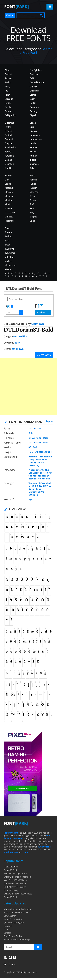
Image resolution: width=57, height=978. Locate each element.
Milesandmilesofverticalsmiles (17, 909)
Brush (8, 107)
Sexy (32, 212)
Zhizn (6, 929)
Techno (8, 236)
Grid (32, 126)
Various (8, 261)
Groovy (33, 130)
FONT (16, 6)
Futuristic (9, 155)
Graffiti (8, 167)
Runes (33, 183)
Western (9, 269)
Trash (7, 244)
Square (8, 232)
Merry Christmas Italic (14, 919)
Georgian (9, 163)
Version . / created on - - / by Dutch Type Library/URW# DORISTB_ (40, 461)
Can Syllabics (36, 70)
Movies (8, 200)
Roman (33, 179)
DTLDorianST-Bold (38, 437)
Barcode (9, 98)
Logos (8, 183)
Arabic (8, 82)
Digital (33, 115)
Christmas (34, 90)
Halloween (35, 135)
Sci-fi (32, 204)
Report (49, 421)
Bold (30, 433)
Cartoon (34, 74)
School (33, 200)
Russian (33, 187)
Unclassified (20, 336)
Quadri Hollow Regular (14, 922)
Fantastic (9, 139)
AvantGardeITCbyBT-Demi (15, 880)
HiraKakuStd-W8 (11, 866)
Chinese (33, 86)
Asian (7, 94)
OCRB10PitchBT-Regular (15, 887)
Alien (7, 70)
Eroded (8, 130)
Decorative (35, 107)
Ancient (8, 74)
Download (44, 354)
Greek (33, 122)
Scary (32, 196)
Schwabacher (10, 915)
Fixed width (10, 147)
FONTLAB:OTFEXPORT (40, 451)
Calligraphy (10, 115)
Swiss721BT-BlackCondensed (17, 876)
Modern (9, 196)
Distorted (9, 122)
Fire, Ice (8, 143)
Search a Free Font (36, 50)
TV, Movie (9, 248)
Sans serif (34, 191)
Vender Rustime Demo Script (17, 939)
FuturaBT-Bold (10, 870)
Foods (8, 151)
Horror (33, 151)
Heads (33, 143)
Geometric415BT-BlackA (15, 883)
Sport (7, 228)
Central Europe (37, 82)
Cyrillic (33, 102)
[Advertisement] (28, 386)
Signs (32, 220)
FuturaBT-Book (10, 897)
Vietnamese (10, 265)
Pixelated (9, 220)
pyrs (30, 499)
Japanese (34, 163)
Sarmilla (7, 932)
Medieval (9, 187)
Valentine (9, 256)
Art (6, 90)
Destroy (33, 111)
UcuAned (8, 926)
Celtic (32, 78)
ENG (8, 15)
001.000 (32, 447)
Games (8, 159)
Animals (8, 78)
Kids (32, 167)
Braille (8, 102)
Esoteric (9, 135)
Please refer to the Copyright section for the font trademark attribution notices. (40, 474)
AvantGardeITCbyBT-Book (15, 873)
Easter (8, 126)
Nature (8, 208)
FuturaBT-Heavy (11, 890)
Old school (10, 212)
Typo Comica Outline (13, 936)
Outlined (9, 216)
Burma (8, 111)
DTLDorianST (35, 428)
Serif (32, 208)
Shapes (33, 216)
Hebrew (33, 147)
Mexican (9, 191)
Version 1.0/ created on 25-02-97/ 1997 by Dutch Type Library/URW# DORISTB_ (39, 489)
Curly (32, 98)
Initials (33, 159)
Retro (32, 175)
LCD (7, 179)
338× (17, 342)
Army (7, 86)
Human (33, 155)
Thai (7, 240)
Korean (8, 175)
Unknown (37, 324)
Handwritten (36, 139)
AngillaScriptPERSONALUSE (16, 912)
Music (8, 204)
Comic (33, 94)
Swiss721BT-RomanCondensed (18, 893)
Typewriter (10, 252)
